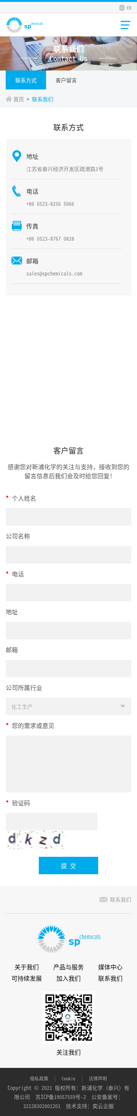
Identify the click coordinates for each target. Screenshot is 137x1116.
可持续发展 (26, 978)
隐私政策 (39, 1078)
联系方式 (26, 80)
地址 (12, 611)
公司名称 (18, 535)
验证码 (18, 802)
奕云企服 (103, 1106)
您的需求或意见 (30, 725)
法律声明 (98, 1078)
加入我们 (68, 978)
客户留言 (66, 80)
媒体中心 (110, 966)
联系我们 (120, 899)
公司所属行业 (24, 687)
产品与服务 (68, 966)
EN (129, 7)
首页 (18, 99)
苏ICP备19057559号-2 (60, 1096)
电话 (15, 573)
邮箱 (12, 649)
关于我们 (26, 966)
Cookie (68, 1078)
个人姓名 (21, 497)
